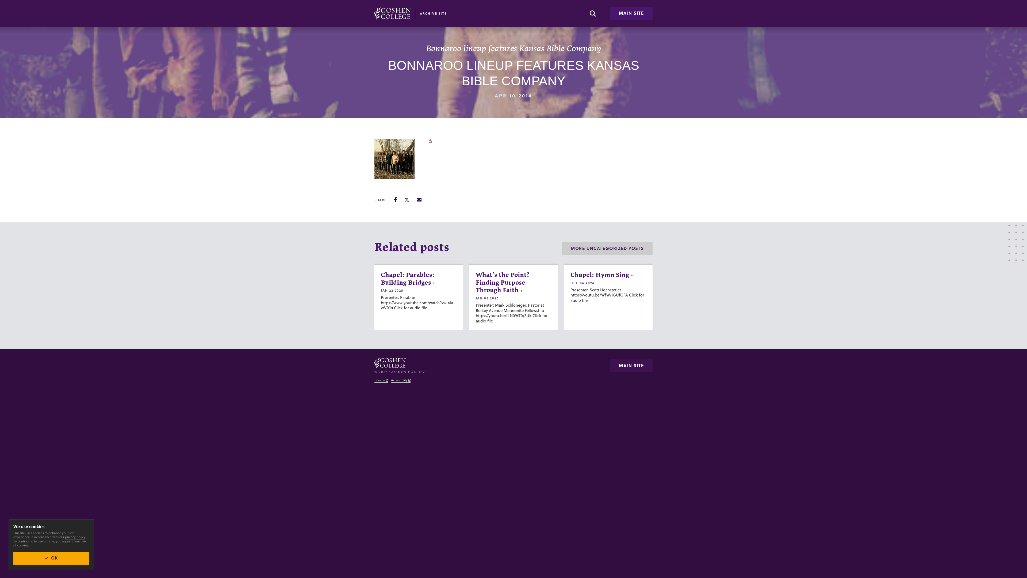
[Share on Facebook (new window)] (395, 199)
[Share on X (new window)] (406, 199)
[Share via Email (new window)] (419, 199)
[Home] (392, 13)
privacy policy (75, 537)
